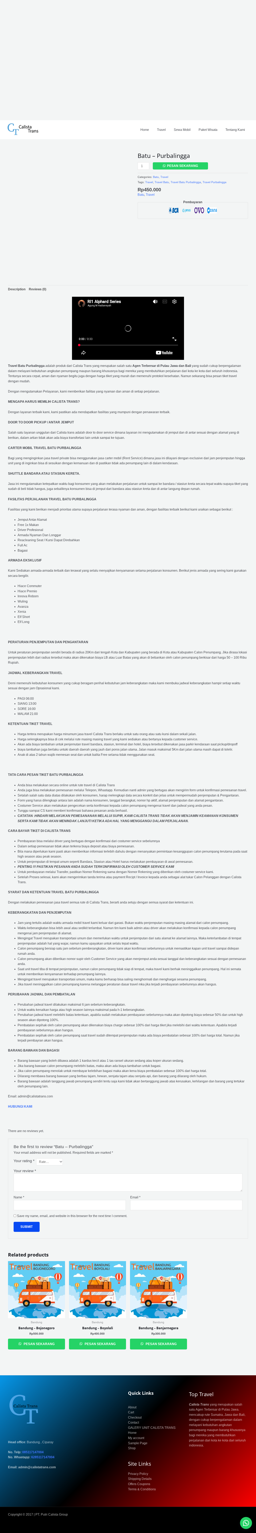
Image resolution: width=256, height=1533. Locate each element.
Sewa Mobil (182, 129)
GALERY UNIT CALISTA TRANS (152, 1427)
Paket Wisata (208, 129)
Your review (25, 1171)
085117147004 (33, 1452)
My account (136, 1438)
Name (19, 1197)
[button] (246, 1523)
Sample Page (137, 1443)
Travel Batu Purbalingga (186, 182)
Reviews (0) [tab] (37, 289)
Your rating (24, 1161)
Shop (132, 1448)
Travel (161, 129)
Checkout (135, 1417)
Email (135, 1197)
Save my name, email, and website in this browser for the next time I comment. (72, 1216)
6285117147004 (42, 1457)
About (132, 1407)
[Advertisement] (120, 60)
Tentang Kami (235, 129)
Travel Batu (162, 182)
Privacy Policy (138, 1473)
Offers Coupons (139, 1484)
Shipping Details (140, 1479)
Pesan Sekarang (182, 166)
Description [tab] (17, 289)
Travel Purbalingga (214, 182)
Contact (133, 1422)
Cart (131, 1412)
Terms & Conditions (142, 1489)
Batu (156, 177)
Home (144, 129)
